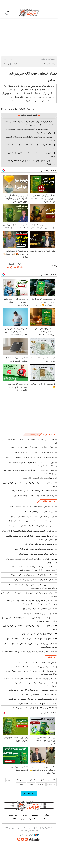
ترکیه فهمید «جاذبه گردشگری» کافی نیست (38, 478)
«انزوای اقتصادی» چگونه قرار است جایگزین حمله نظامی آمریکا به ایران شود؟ (30, 162)
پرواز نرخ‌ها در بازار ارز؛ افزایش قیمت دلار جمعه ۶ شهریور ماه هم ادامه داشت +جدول (31, 561)
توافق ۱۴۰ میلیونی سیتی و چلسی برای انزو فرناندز (36, 633)
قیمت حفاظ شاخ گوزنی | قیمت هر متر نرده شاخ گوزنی (35, 703)
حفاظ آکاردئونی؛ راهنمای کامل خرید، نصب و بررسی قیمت (33, 707)
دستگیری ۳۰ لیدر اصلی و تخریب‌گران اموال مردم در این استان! (32, 447)
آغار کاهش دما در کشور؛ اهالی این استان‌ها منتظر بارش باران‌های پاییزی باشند (30, 484)
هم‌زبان (24, 815)
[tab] (49, 434)
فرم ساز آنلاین (34, 780)
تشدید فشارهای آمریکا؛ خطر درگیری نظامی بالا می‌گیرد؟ (34, 452)
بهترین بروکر (41, 784)
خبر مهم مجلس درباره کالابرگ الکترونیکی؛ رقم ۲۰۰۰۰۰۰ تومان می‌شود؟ (29, 457)
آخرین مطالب (47, 501)
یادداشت (42, 818)
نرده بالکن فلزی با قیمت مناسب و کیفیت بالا (38, 694)
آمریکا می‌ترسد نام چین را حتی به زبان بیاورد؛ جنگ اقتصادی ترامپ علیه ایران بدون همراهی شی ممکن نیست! (30, 123)
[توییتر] (22, 839)
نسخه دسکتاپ (29, 793)
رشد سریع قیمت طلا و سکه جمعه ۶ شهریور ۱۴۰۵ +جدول (34, 495)
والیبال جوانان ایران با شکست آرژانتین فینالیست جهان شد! (33, 579)
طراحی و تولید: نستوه (26, 834)
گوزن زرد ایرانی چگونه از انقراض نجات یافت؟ (38, 511)
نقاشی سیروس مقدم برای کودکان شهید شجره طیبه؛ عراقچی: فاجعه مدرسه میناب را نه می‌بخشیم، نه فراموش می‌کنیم (31, 602)
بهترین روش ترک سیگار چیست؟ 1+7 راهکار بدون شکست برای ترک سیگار (28, 678)
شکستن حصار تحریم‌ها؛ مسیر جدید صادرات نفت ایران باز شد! (32, 490)
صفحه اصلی (51, 59)
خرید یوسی (9, 780)
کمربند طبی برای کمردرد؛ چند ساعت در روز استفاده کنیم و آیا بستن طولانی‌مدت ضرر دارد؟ (31, 672)
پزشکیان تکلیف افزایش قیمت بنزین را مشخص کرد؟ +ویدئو (32, 516)
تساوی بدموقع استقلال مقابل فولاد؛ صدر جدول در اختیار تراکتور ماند (29, 506)
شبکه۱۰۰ (46, 815)
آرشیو (22, 818)
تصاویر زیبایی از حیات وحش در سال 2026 (39, 613)
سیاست (43, 59)
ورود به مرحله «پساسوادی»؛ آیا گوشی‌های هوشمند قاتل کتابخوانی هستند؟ (30, 139)
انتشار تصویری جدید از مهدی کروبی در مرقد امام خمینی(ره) (32, 574)
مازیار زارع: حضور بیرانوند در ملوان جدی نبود (38, 608)
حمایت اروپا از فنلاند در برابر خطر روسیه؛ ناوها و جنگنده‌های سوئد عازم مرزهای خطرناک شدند (30, 472)
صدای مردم (13, 815)
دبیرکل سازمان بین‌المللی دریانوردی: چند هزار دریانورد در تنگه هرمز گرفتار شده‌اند (29, 594)
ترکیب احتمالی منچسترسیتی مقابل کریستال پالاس (36, 554)
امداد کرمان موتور (21, 780)
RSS (14, 818)
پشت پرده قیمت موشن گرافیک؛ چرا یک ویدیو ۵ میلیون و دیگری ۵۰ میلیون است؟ (31, 684)
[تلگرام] (18, 839)
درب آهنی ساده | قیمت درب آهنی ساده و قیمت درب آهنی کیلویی (31, 698)
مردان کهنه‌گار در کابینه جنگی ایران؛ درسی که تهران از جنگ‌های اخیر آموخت (30, 154)
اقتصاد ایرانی (51, 784)
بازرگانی (49, 657)
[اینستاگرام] (26, 839)
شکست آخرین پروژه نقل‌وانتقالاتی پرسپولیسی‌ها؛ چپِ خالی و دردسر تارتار (28, 651)
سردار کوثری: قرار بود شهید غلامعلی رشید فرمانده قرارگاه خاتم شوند (29, 638)
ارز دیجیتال (31, 784)
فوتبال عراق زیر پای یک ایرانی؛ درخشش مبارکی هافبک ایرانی (32, 666)
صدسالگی (35, 815)
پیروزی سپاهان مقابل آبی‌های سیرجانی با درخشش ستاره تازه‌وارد (31, 520)
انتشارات (31, 818)
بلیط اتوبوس (21, 784)
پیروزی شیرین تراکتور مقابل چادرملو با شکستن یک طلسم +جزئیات (30, 525)
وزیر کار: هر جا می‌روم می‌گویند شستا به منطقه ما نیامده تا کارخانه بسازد (28, 530)
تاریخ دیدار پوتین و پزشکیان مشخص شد (39, 543)
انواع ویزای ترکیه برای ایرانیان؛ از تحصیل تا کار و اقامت (35, 662)
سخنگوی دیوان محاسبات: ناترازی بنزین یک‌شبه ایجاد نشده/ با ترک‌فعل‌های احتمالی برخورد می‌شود (33, 586)
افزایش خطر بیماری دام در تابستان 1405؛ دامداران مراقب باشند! (31, 690)
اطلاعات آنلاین (29, 12)
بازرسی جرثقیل (45, 780)
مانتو (54, 780)
